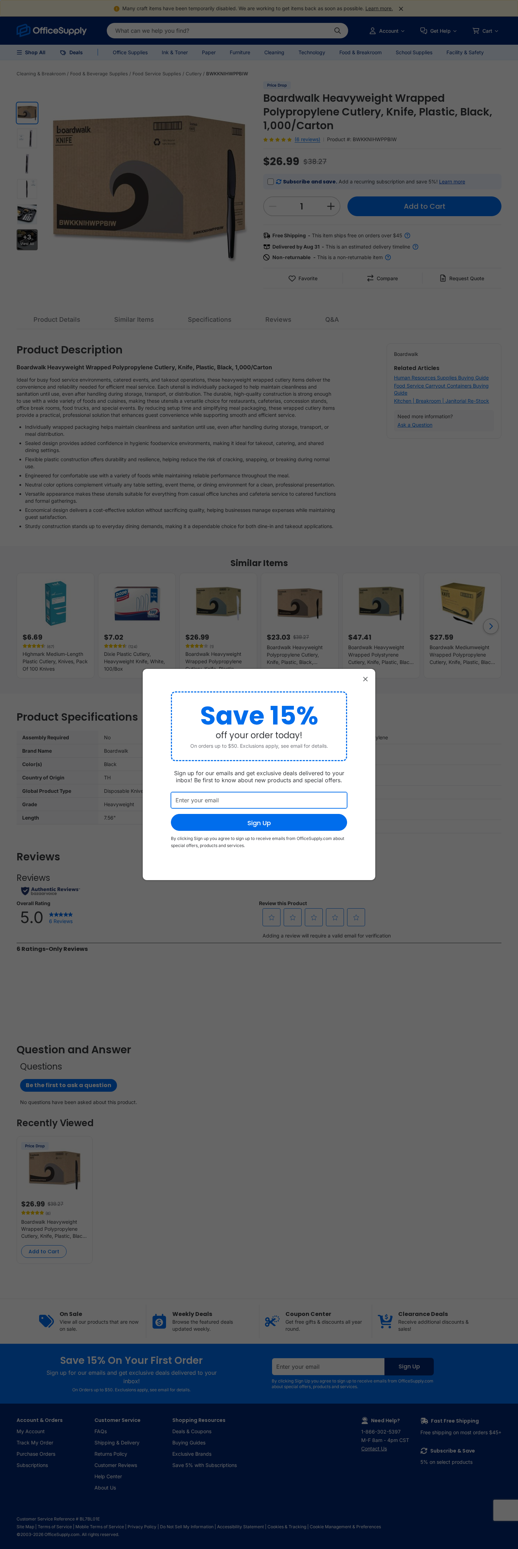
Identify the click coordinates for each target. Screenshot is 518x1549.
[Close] (365, 679)
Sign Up (259, 823)
